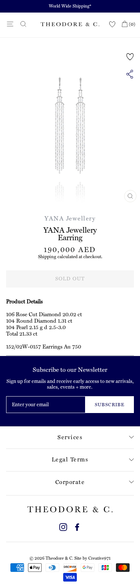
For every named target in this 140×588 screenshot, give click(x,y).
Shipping (47, 256)
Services (70, 437)
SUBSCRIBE (110, 404)
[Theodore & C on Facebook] (77, 526)
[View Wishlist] (112, 24)
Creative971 (99, 558)
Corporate (70, 482)
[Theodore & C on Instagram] (63, 526)
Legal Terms (70, 459)
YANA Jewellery (70, 218)
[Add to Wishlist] (130, 56)
